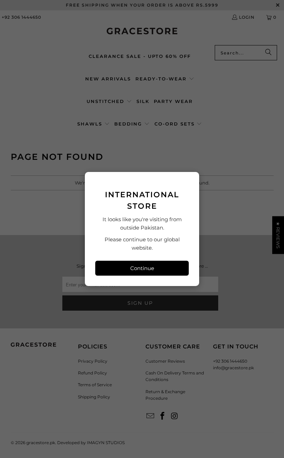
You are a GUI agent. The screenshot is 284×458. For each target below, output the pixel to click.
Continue (142, 268)
